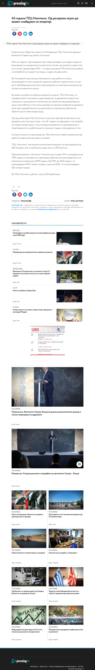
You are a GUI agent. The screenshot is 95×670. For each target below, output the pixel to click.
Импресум (34, 666)
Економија (26, 201)
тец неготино (77, 201)
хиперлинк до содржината (47, 209)
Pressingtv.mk (17, 205)
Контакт (80, 666)
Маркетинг (44, 666)
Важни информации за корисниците (63, 666)
